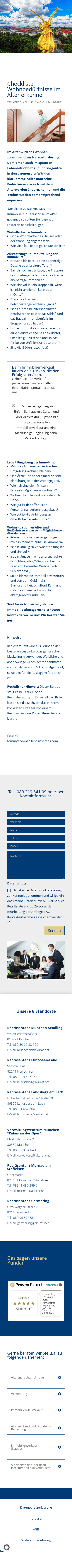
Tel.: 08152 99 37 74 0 (22, 1077)
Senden (54, 930)
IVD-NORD (54, 102)
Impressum (36, 1518)
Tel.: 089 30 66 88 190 (22, 1044)
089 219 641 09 (32, 791)
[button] (6, 1547)
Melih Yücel (19, 102)
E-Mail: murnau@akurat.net (26, 1191)
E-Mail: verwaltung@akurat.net (28, 1155)
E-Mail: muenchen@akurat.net (28, 1050)
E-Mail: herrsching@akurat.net (28, 1082)
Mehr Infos (52, 1284)
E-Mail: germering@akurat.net (28, 1223)
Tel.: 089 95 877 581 (21, 1217)
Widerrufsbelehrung (36, 1540)
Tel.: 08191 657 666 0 (22, 1109)
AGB (36, 1529)
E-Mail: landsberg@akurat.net (27, 1114)
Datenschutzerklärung (36, 1507)
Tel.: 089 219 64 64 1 (21, 1150)
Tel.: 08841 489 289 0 (22, 1185)
